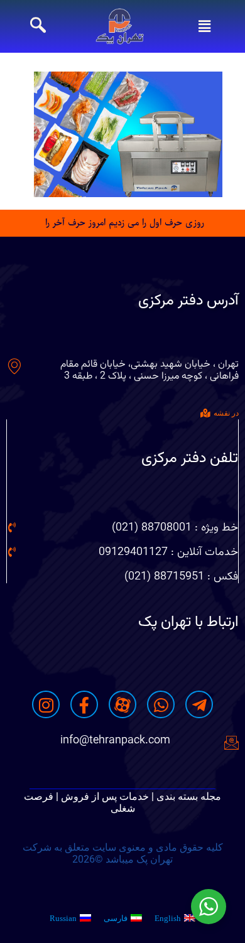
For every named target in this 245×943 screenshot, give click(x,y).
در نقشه (226, 413)
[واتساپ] (161, 704)
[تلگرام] (199, 704)
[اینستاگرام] (46, 704)
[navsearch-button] (38, 26)
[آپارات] (122, 704)
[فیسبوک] (84, 704)
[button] (204, 26)
